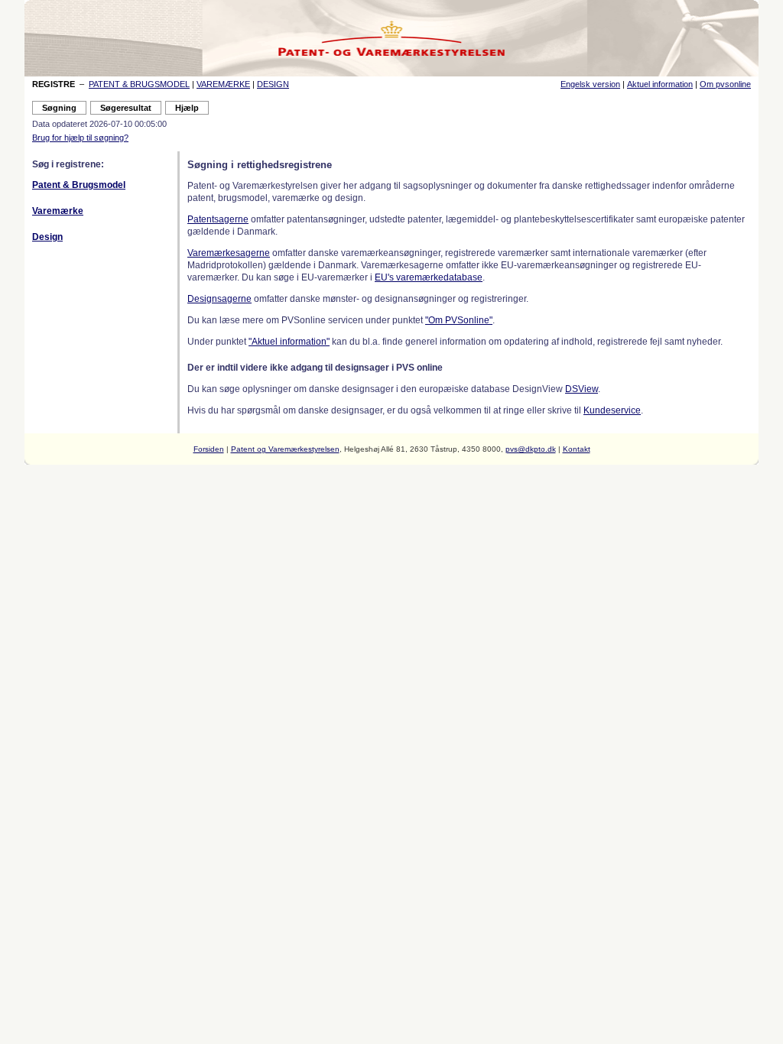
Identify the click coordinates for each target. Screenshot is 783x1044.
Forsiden (208, 449)
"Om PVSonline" (458, 320)
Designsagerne (219, 298)
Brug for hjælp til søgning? (80, 137)
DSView (581, 389)
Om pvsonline (725, 84)
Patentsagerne (218, 219)
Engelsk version (590, 84)
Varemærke (57, 211)
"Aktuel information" (289, 341)
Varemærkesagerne (228, 253)
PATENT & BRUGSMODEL (139, 84)
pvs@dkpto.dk (530, 449)
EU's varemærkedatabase (428, 277)
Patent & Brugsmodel (78, 185)
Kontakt (576, 449)
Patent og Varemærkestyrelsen (285, 449)
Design (47, 237)
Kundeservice (612, 410)
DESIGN (273, 84)
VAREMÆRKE (223, 84)
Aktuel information (660, 84)
